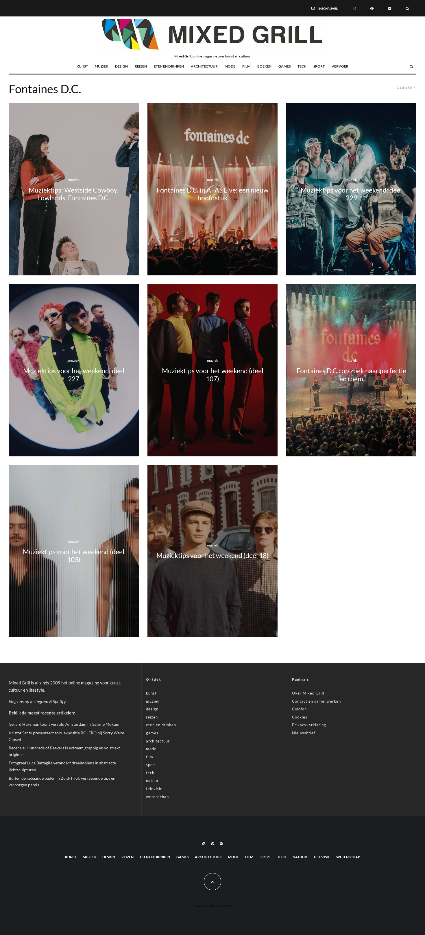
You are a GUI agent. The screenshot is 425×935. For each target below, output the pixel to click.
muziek (101, 66)
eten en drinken (169, 66)
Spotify (59, 701)
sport (319, 66)
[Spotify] (389, 8)
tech (302, 66)
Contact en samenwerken (316, 701)
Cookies (299, 717)
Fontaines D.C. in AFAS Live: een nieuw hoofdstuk (213, 194)
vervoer (340, 66)
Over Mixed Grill (308, 693)
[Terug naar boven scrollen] (212, 881)
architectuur (204, 66)
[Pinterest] (372, 8)
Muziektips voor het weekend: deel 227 (73, 374)
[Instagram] (354, 8)
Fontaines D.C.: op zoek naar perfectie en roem (351, 374)
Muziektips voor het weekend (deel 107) (212, 374)
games (284, 66)
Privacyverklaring (309, 725)
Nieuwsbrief (303, 733)
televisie (154, 788)
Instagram (39, 701)
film (246, 66)
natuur (152, 780)
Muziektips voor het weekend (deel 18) (212, 555)
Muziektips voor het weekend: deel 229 (351, 194)
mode (230, 66)
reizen (141, 66)
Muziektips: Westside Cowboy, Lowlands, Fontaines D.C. (74, 194)
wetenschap (157, 796)
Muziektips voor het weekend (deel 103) (73, 555)
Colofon (299, 709)
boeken (264, 66)
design (121, 66)
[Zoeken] (407, 8)
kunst (82, 66)
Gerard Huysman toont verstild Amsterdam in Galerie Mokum (64, 724)
